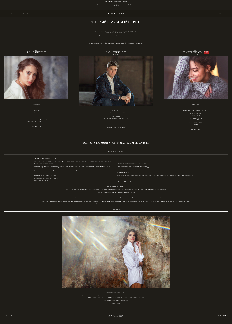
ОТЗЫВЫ (220, 13)
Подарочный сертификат (94, 43)
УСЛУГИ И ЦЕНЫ (26, 13)
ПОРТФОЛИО (18, 13)
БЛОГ (217, 13)
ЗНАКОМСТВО (12, 13)
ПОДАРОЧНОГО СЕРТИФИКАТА (138, 143)
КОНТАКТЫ (226, 13)
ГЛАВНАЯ (6, 13)
